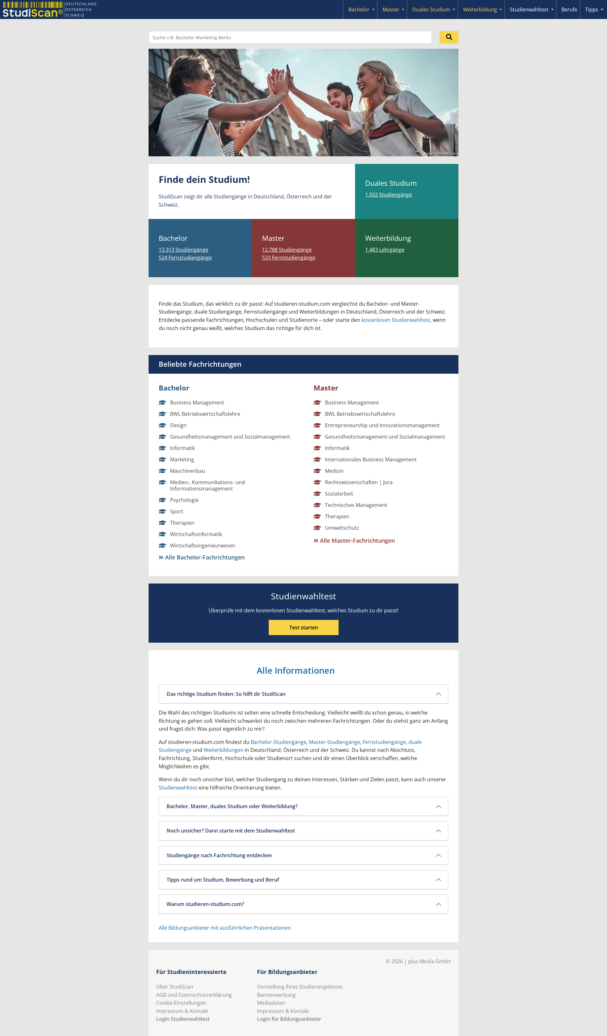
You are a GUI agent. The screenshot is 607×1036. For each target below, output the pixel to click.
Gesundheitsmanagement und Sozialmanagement (230, 437)
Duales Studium (431, 9)
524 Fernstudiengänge (185, 257)
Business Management (197, 402)
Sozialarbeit (339, 493)
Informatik (182, 448)
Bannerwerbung (276, 994)
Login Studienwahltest (183, 1018)
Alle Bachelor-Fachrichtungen (204, 557)
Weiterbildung (480, 9)
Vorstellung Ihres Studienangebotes (300, 986)
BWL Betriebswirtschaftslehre (205, 414)
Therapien (182, 523)
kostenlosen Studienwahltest (395, 319)
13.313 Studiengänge (183, 249)
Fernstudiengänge (384, 742)
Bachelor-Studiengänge (278, 742)
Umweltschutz (342, 528)
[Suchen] (448, 37)
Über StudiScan (174, 986)
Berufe (569, 9)
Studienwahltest (529, 9)
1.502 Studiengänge (388, 194)
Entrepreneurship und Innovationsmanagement (382, 425)
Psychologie (184, 500)
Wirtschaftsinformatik (196, 534)
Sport (176, 511)
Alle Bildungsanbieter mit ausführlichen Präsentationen (225, 927)
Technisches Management (356, 505)
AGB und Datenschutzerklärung (194, 994)
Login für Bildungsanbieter (289, 1018)
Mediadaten (271, 1002)
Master (391, 9)
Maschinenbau (187, 471)
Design (178, 425)
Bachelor (359, 9)
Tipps (591, 9)
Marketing (182, 459)
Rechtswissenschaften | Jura (359, 482)
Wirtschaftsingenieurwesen (202, 545)
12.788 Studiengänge (287, 249)
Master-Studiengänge (334, 742)
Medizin (334, 471)
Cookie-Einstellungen (181, 1002)
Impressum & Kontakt (182, 1011)
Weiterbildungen (223, 749)
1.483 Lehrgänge (384, 249)
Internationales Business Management (371, 459)
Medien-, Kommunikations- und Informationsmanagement (207, 485)
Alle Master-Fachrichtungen (356, 540)
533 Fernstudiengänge (288, 257)
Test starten (303, 627)
